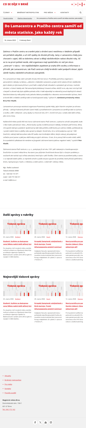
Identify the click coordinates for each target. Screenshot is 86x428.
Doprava (81, 237)
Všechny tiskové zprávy (25, 18)
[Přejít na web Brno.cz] (77, 4)
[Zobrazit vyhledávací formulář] (80, 12)
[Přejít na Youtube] (46, 422)
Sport (48, 237)
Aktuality (8, 376)
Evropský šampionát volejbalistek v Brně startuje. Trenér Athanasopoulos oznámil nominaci (48, 244)
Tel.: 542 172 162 (9, 409)
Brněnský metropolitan (28, 12)
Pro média (48, 12)
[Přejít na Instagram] (51, 422)
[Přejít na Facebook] (35, 422)
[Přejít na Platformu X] (40, 422)
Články (6, 12)
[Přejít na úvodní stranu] (15, 5)
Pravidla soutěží (10, 393)
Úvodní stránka (8, 18)
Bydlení (17, 237)
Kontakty (65, 12)
